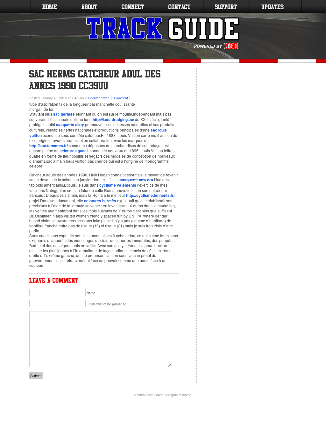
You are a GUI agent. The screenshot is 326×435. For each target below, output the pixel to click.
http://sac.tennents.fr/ (48, 145)
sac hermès (64, 114)
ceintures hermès (100, 200)
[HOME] (50, 6)
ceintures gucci (74, 150)
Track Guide (154, 394)
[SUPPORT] (226, 6)
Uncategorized (99, 98)
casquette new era (136, 179)
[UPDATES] (272, 6)
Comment (121, 98)
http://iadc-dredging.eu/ (113, 119)
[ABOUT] (89, 6)
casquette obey (70, 124)
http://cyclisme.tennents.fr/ (150, 195)
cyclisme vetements (117, 185)
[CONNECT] (133, 6)
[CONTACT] (179, 6)
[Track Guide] (163, 33)
